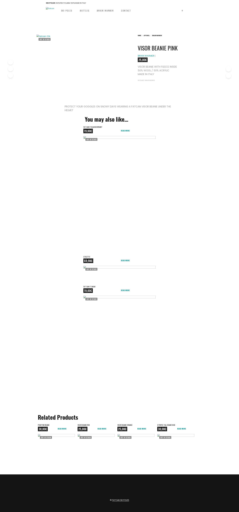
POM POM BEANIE (43, 425)
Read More (125, 130)
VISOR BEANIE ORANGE (124, 425)
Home (139, 35)
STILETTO (86, 257)
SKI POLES (66, 10)
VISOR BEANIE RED (84, 425)
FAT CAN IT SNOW (89, 286)
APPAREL (147, 35)
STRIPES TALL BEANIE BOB (166, 425)
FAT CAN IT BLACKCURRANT (92, 127)
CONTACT (126, 10)
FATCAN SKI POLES (120, 500)
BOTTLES (84, 10)
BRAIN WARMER (105, 10)
